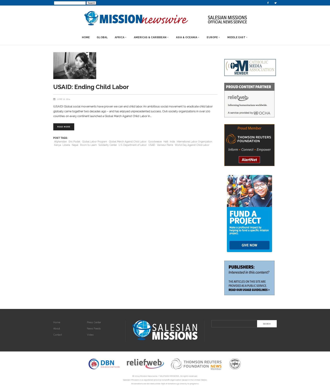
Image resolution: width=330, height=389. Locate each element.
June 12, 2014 (63, 99)
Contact (57, 334)
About (56, 328)
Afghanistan (60, 141)
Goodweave (155, 141)
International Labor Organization (194, 141)
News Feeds (94, 328)
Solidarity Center (107, 145)
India (172, 141)
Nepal (75, 145)
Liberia (66, 145)
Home (56, 322)
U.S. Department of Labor (133, 145)
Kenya (57, 145)
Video (90, 334)
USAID (151, 145)
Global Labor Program (94, 141)
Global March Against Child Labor (127, 141)
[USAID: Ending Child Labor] (135, 65)
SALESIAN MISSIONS (169, 376)
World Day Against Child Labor (192, 145)
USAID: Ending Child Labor (91, 86)
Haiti (165, 141)
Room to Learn (88, 145)
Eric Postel (74, 141)
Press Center (94, 322)
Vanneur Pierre (165, 145)
